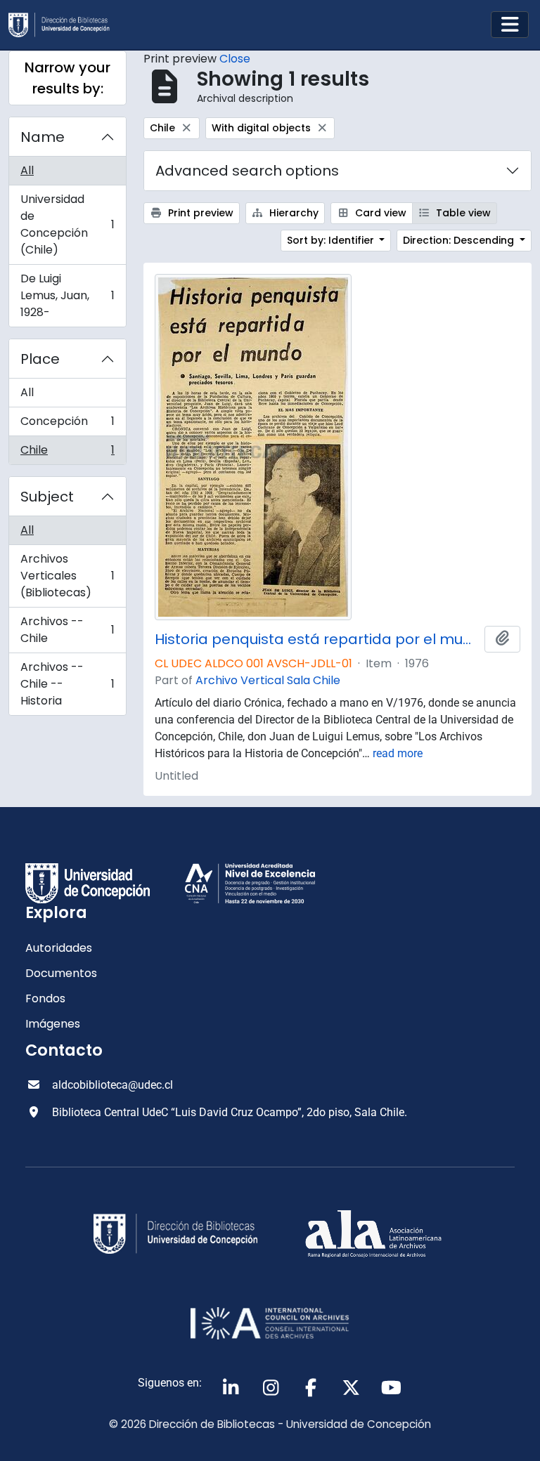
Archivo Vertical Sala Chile (267, 680)
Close (234, 59)
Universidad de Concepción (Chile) (67, 224)
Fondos (45, 998)
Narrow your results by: (67, 78)
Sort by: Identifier (332, 240)
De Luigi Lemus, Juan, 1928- (67, 295)
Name (42, 137)
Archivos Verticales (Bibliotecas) (67, 576)
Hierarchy (292, 213)
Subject (47, 496)
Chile (67, 453)
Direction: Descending (460, 240)
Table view (462, 213)
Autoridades (58, 948)
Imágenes (52, 1024)
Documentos (61, 973)
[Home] (64, 25)
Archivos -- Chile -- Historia (67, 684)
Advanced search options (247, 171)
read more (398, 753)
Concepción (67, 424)
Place (40, 359)
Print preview (199, 213)
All (27, 170)
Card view (379, 213)
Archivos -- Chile (67, 629)
